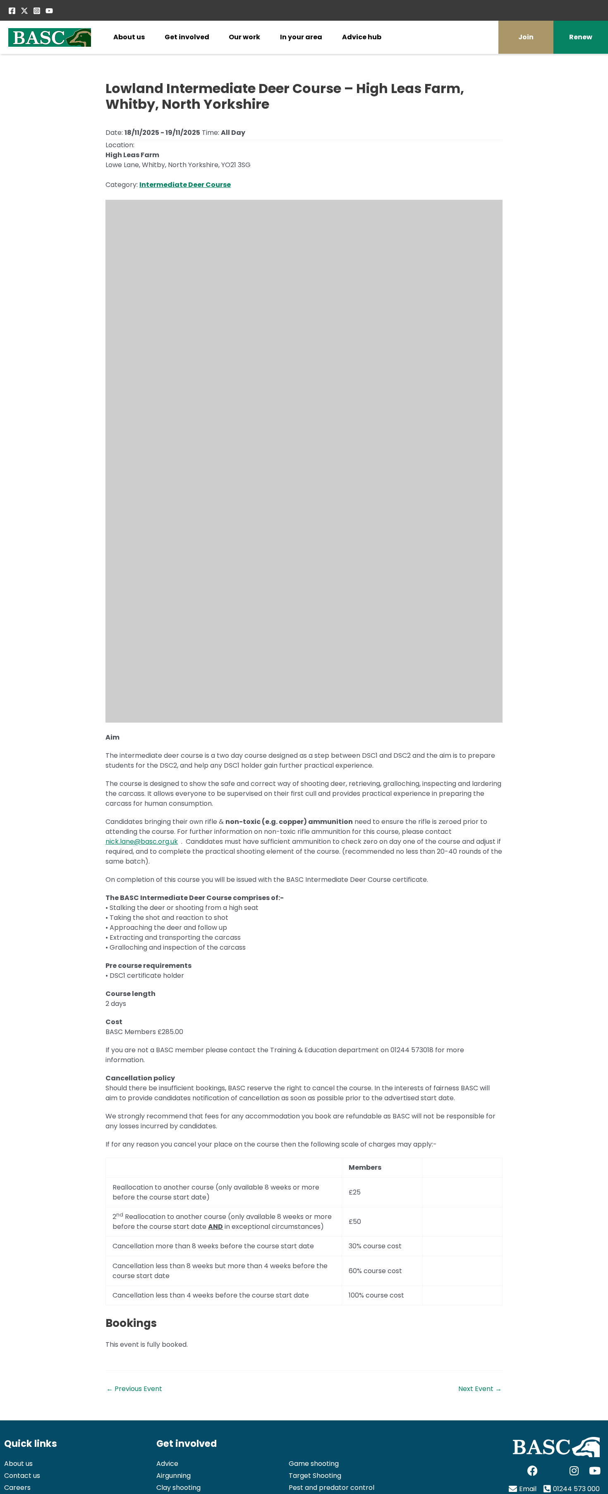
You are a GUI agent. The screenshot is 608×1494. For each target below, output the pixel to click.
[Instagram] (37, 10)
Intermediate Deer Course (185, 184)
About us (129, 37)
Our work (244, 37)
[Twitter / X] (24, 10)
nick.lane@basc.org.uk (141, 841)
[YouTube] (49, 10)
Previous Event (134, 1389)
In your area (301, 37)
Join (526, 37)
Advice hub (361, 37)
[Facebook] (12, 10)
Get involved (187, 37)
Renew (580, 37)
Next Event (480, 1389)
